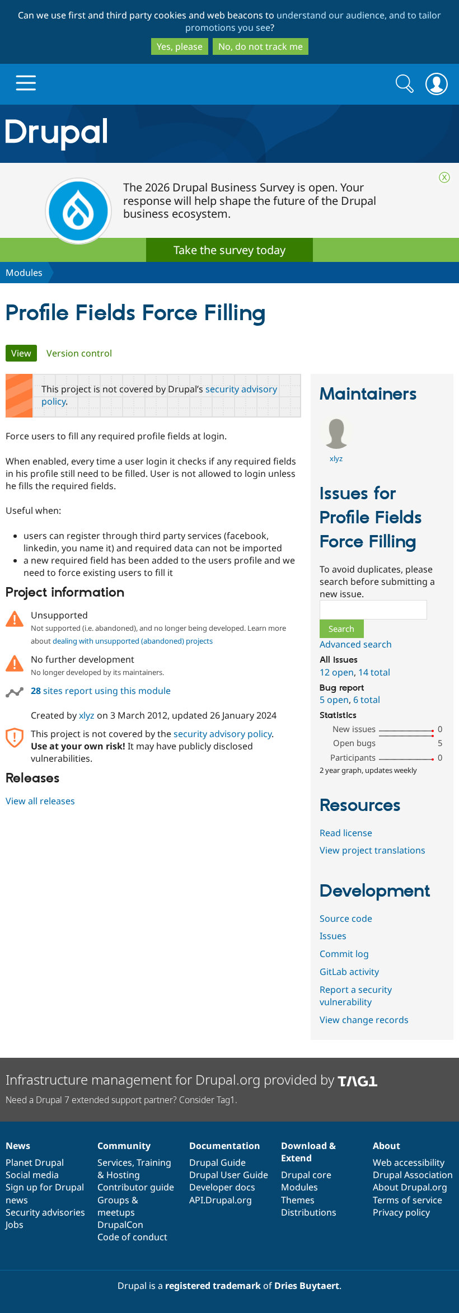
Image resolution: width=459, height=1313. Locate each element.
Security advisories (45, 1212)
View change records (364, 1020)
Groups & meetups (117, 1206)
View (24, 353)
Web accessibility (408, 1162)
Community (124, 1146)
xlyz (87, 715)
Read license (346, 833)
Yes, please (180, 46)
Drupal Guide (217, 1162)
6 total (366, 699)
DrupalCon (120, 1224)
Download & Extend (308, 1152)
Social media (32, 1175)
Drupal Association (413, 1175)
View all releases (40, 801)
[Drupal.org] (133, 134)
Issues (333, 936)
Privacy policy (401, 1212)
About (386, 1146)
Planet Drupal (35, 1162)
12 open (337, 672)
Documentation (224, 1146)
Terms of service (407, 1200)
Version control (79, 353)
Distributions (308, 1212)
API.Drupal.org (220, 1200)
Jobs (15, 1224)
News (18, 1146)
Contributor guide (135, 1187)
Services (114, 1162)
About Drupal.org (410, 1187)
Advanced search (356, 644)
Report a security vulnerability (356, 995)
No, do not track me (260, 46)
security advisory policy (222, 734)
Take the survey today (229, 249)
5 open (334, 699)
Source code (346, 918)
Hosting (123, 1175)
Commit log (344, 954)
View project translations (372, 850)
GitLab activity (349, 971)
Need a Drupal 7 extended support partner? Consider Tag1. (121, 1100)
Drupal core (306, 1175)
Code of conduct (132, 1237)
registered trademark (213, 1285)
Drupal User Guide (228, 1175)
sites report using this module (101, 690)
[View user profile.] (336, 445)
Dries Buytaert (306, 1285)
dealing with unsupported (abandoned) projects (133, 641)
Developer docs (222, 1187)
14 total (374, 672)
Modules (24, 272)
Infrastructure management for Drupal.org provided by (172, 1079)
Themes (298, 1200)
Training (154, 1162)
